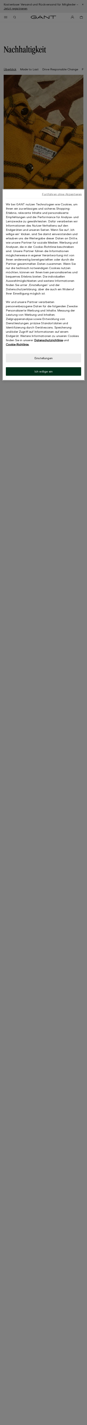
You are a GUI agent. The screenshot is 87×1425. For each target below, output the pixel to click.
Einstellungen (43, 358)
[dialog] (43, 284)
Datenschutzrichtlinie (48, 340)
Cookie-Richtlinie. (17, 344)
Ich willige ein (43, 371)
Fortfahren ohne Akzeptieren (62, 194)
